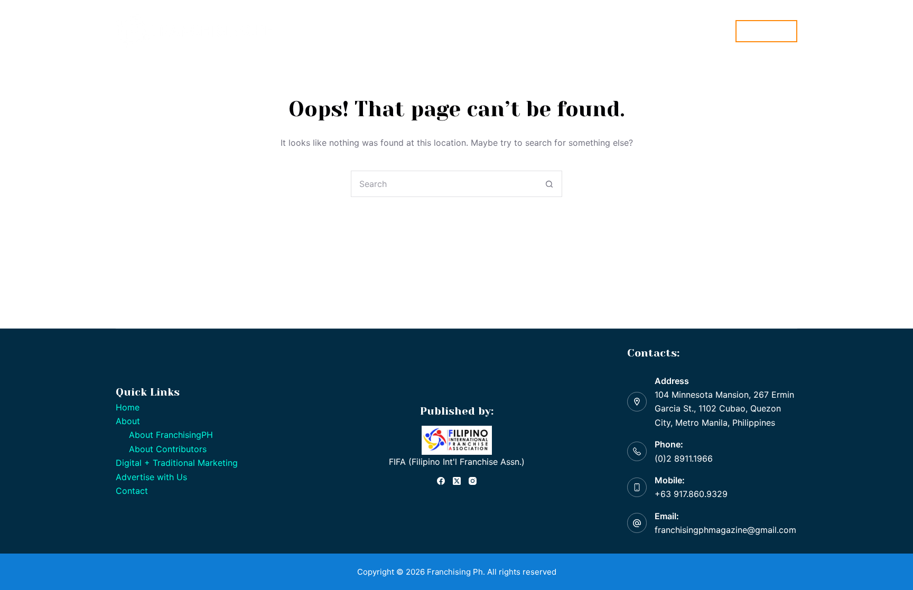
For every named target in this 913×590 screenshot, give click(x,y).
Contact (132, 490)
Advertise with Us (151, 477)
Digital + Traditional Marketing (478, 30)
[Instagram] (473, 481)
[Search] (721, 31)
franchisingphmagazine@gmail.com (725, 530)
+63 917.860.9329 (691, 494)
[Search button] (549, 183)
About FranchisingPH (171, 434)
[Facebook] (441, 481)
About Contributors (168, 449)
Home (338, 30)
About (379, 30)
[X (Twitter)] (457, 481)
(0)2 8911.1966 (684, 458)
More (566, 30)
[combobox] (443, 184)
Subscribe (766, 31)
